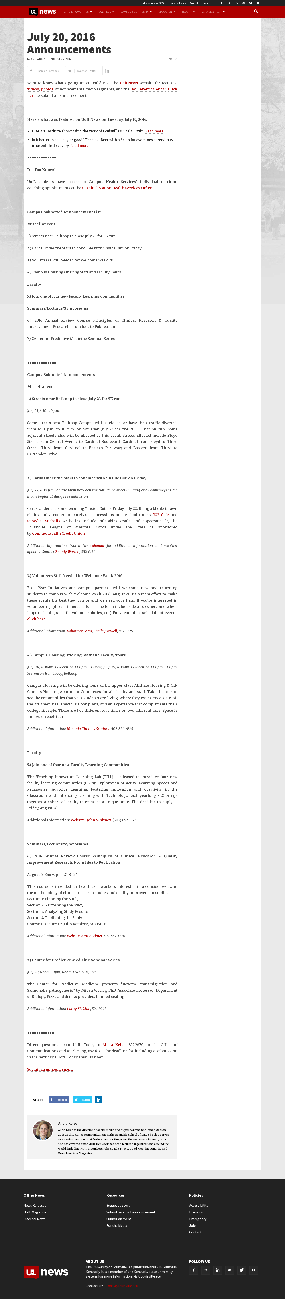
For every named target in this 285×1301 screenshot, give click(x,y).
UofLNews (129, 83)
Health (186, 11)
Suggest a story (118, 1205)
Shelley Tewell (105, 631)
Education (165, 11)
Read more (154, 131)
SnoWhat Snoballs (43, 521)
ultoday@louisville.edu (121, 1285)
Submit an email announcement (130, 1212)
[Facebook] (221, 3)
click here (36, 619)
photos (47, 89)
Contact (194, 3)
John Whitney (99, 820)
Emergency (197, 1219)
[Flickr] (228, 3)
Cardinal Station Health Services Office (117, 188)
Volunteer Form (79, 631)
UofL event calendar (148, 89)
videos (33, 89)
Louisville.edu (150, 1276)
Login (205, 3)
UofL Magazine (35, 1212)
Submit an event (118, 1219)
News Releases (178, 3)
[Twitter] (250, 3)
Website (78, 820)
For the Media (116, 1225)
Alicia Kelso (39, 59)
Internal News (34, 1219)
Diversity (196, 1212)
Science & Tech (211, 11)
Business (105, 11)
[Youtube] (258, 3)
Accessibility (198, 1205)
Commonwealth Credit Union (58, 533)
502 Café (161, 514)
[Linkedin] (236, 3)
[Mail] (243, 3)
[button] (256, 11)
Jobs (193, 1225)
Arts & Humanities (76, 11)
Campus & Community (134, 11)
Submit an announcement (50, 1069)
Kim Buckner (91, 936)
